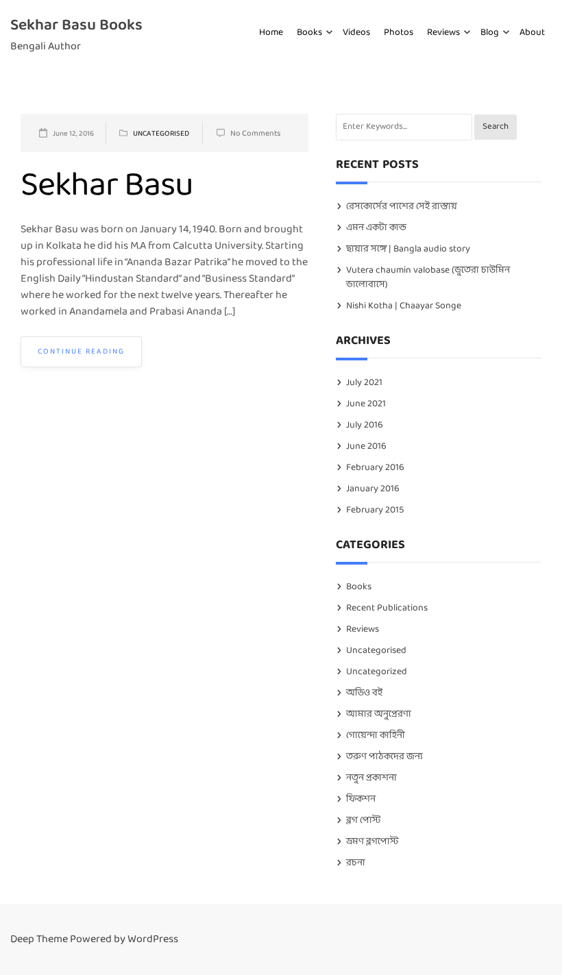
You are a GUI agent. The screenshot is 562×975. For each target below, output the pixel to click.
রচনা (355, 863)
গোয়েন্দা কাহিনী (375, 735)
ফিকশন (361, 799)
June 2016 (366, 446)
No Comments (255, 133)
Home (271, 32)
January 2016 (373, 489)
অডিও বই (364, 693)
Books (309, 32)
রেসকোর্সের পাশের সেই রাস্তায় (401, 206)
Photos (398, 32)
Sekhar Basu (107, 185)
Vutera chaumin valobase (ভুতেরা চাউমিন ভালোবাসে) (428, 277)
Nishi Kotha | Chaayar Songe (403, 306)
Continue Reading (81, 351)
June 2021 (366, 404)
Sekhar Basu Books (76, 25)
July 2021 (364, 383)
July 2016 (364, 425)
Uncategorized (376, 672)
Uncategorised (161, 133)
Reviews (443, 32)
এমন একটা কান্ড (376, 228)
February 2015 (375, 510)
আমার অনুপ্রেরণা (378, 714)
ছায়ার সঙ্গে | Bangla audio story (408, 249)
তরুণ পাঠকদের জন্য (384, 757)
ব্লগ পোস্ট (363, 820)
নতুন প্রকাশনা (371, 778)
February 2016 (375, 468)
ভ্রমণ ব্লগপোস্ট (372, 842)
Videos (356, 32)
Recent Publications (387, 608)
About (532, 32)
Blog (489, 32)
